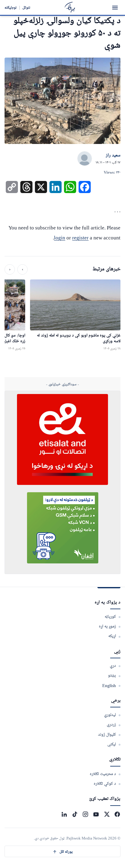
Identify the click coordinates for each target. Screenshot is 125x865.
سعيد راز (113, 155)
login (59, 238)
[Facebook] (117, 814)
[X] (106, 814)
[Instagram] (85, 814)
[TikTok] (75, 814)
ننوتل (26, 7)
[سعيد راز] (85, 159)
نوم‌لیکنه (11, 7)
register (80, 238)
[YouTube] (96, 814)
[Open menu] (115, 8)
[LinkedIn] (64, 814)
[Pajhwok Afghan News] (70, 7)
